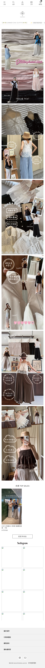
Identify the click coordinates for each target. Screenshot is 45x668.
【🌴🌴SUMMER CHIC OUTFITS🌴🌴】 (14, 23)
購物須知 (6, 643)
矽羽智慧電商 (32, 663)
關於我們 (6, 631)
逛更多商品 (22, 536)
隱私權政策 (7, 649)
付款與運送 (7, 637)
